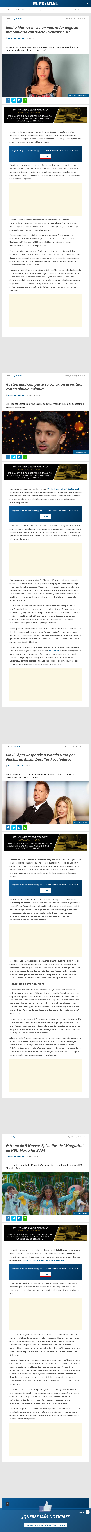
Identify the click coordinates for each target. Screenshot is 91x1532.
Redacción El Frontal (16, 38)
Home (8, 19)
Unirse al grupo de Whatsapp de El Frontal (45, 1525)
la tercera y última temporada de (44, 1260)
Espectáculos (17, 19)
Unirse (45, 156)
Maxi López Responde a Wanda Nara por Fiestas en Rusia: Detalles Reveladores (62, 10)
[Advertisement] (45, 199)
